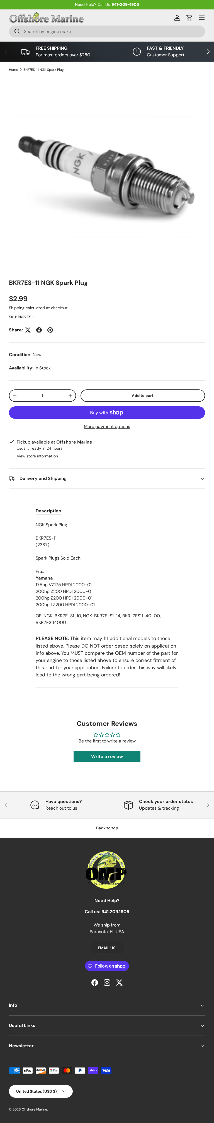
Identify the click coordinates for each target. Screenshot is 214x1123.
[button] (189, 18)
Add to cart (143, 395)
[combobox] (107, 31)
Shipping (17, 307)
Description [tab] (48, 511)
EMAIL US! (107, 947)
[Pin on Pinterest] (50, 330)
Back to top (107, 827)
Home (13, 69)
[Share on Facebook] (39, 330)
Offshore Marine (34, 1109)
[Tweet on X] (27, 330)
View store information (37, 456)
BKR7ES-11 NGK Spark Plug (43, 69)
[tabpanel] (107, 574)
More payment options (107, 426)
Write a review (107, 756)
